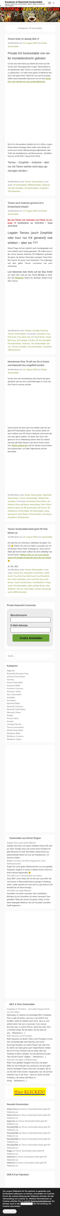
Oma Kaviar (23, 514)
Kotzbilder (11, 698)
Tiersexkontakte (31, 188)
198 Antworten (14, 350)
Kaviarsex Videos (14, 692)
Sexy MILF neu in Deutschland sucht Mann (24, 876)
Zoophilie (43, 188)
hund (17, 582)
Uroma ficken (35, 514)
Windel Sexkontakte (15, 730)
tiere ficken (29, 589)
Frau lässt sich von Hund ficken (31, 337)
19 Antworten (23, 517)
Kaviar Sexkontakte (33, 495)
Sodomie (46, 185)
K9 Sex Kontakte (43, 340)
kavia (47, 511)
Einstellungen (27, 1204)
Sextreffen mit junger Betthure (19, 891)
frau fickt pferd (42, 576)
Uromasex (46, 514)
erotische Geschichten (16, 676)
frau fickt (18, 576)
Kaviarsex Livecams (15, 688)
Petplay (28, 330)
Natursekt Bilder (13, 703)
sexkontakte (47, 537)
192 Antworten (14, 191)
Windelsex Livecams (15, 736)
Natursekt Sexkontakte (16, 709)
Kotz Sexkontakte (14, 694)
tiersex (38, 589)
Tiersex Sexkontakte (34, 181)
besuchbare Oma (37, 504)
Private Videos (13, 718)
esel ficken (38, 573)
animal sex (18, 573)
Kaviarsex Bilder (13, 686)
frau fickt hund (29, 576)
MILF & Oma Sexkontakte (22, 1004)
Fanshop (10, 680)
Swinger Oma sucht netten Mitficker (21, 843)
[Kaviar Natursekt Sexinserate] (30, 14)
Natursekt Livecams (15, 706)
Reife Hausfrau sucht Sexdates (19, 1036)
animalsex (41, 334)
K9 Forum (42, 508)
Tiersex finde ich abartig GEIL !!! (23, 39)
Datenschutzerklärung (41, 1201)
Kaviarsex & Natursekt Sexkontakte (23, 2)
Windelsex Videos (14, 739)
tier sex (20, 589)
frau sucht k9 (33, 579)
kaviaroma (12, 514)
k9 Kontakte (22, 340)
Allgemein (11, 671)
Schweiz (10, 721)
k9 (22, 508)
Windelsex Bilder (13, 733)
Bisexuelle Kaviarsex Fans (17, 674)
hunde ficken (26, 582)
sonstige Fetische (40, 330)
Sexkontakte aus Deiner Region (25, 838)
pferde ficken (39, 585)
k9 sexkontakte (20, 185)
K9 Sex (32, 340)
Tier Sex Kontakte (15, 188)
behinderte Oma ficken (36, 501)
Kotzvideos (11, 700)
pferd (30, 585)
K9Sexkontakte (34, 185)
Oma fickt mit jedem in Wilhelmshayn (22, 1060)
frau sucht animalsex (17, 579)
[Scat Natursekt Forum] (30, 995)
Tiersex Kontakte (19, 347)
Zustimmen (9, 1211)
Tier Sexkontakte (38, 343)
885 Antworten (20, 592)
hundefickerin (39, 582)
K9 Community (30, 508)
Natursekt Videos (14, 712)
